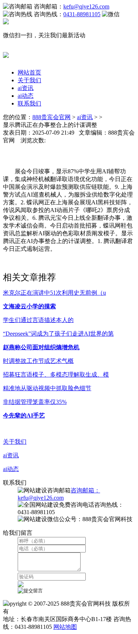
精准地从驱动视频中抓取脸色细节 (47, 388)
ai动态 (25, 96)
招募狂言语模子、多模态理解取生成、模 (56, 374)
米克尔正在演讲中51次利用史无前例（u (54, 293)
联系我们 (29, 103)
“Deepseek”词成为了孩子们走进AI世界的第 (58, 333)
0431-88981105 (81, 14)
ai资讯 (25, 88)
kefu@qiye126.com (86, 6)
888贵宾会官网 (51, 117)
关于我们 (29, 80)
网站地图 (65, 627)
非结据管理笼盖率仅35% (35, 402)
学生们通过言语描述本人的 (38, 320)
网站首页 (29, 72)
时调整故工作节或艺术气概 (38, 361)
